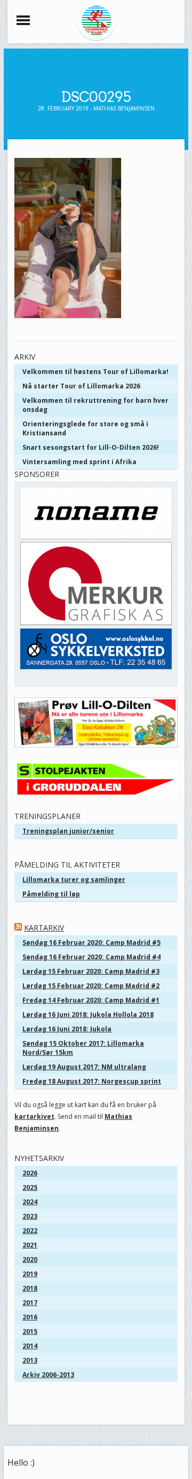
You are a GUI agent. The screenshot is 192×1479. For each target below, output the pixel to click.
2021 (29, 1245)
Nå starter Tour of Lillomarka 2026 (81, 386)
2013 (29, 1360)
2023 (29, 1216)
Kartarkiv (44, 928)
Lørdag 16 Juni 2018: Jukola (66, 1028)
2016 (29, 1317)
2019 (29, 1273)
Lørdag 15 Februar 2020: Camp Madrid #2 (90, 985)
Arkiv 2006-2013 (48, 1374)
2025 (29, 1187)
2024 (29, 1201)
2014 (29, 1345)
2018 (29, 1288)
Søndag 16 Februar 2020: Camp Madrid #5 (91, 942)
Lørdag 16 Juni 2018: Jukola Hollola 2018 (88, 1014)
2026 (29, 1173)
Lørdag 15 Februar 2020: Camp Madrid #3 (90, 971)
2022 (29, 1230)
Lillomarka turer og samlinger (73, 879)
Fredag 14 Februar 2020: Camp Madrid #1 (90, 1000)
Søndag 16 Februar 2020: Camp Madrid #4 (91, 956)
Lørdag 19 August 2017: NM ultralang (84, 1066)
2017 (29, 1302)
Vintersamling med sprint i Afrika (79, 461)
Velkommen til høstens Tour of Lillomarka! (95, 371)
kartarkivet (34, 1116)
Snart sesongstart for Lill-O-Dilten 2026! (90, 447)
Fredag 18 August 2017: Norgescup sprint (91, 1081)
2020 (29, 1259)
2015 (29, 1331)
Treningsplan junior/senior (68, 831)
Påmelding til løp (51, 893)
